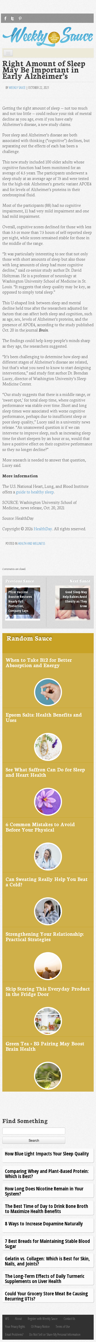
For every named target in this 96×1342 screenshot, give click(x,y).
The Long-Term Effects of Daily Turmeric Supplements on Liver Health (44, 1278)
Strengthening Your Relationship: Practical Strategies (45, 936)
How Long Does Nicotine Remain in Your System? (44, 1191)
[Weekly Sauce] (48, 37)
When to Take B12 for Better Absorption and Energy (39, 662)
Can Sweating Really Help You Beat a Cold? (47, 881)
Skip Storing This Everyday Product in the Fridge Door (48, 991)
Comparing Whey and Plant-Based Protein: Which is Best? (47, 1173)
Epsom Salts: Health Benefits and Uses (44, 717)
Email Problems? (14, 1334)
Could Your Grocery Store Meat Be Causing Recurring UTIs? (46, 1296)
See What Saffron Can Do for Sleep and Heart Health (45, 772)
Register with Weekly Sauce (43, 1318)
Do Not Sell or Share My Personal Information (54, 1334)
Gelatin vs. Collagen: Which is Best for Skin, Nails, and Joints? (47, 1261)
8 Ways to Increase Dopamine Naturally (44, 1223)
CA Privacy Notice (40, 1326)
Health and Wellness (31, 543)
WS (7, 1318)
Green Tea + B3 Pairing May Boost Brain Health (45, 1046)
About (18, 1318)
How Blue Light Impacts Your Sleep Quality (47, 1153)
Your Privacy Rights (15, 1326)
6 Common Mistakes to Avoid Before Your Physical (40, 827)
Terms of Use (63, 1326)
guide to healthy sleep (35, 492)
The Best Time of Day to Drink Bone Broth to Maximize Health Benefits (46, 1208)
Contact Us (69, 1318)
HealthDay (43, 528)
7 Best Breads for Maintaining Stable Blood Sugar (47, 1243)
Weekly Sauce (17, 87)
